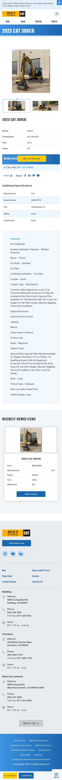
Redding (6, 591)
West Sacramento (12, 676)
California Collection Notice (22, 750)
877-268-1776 (24, 658)
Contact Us (26, 775)
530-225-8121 (14, 612)
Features (15, 238)
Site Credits (25, 755)
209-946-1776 (15, 655)
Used (23, 21)
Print (6, 175)
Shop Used (7, 576)
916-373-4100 (14, 697)
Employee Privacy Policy (21, 745)
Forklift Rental (9, 582)
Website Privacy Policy (39, 740)
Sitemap (38, 755)
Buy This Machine (31, 158)
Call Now (11, 775)
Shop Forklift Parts (41, 570)
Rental (38, 21)
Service (35, 576)
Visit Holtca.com (16, 543)
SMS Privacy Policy (43, 745)
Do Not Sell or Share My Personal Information (31, 759)
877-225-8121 (24, 616)
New (8, 21)
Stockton (7, 634)
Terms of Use (19, 740)
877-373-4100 (25, 167)
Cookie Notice (44, 750)
